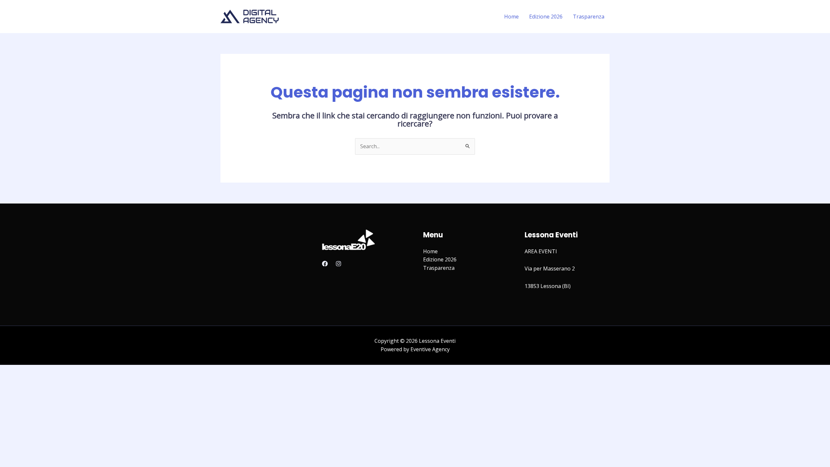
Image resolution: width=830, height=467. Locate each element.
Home (511, 16)
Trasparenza (588, 16)
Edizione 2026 (546, 16)
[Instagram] (338, 264)
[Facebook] (325, 264)
